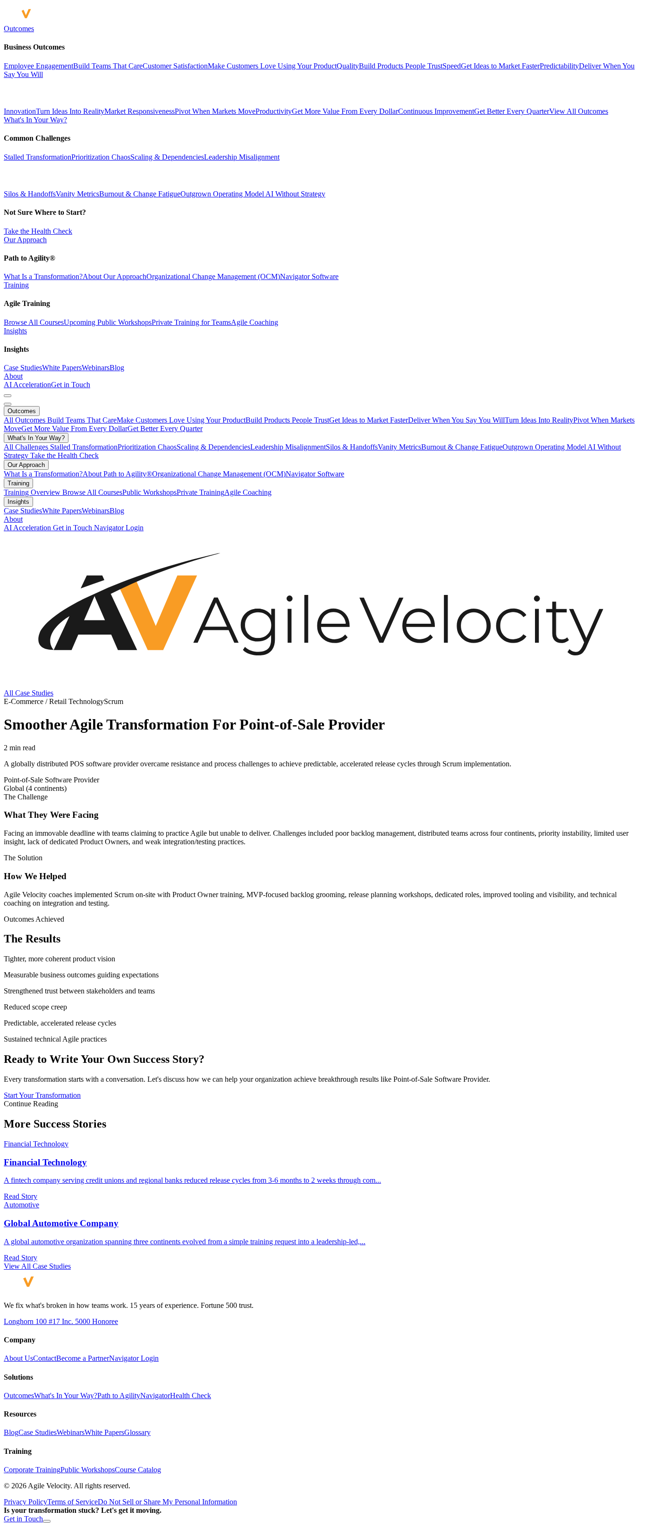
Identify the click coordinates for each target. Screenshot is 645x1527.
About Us (18, 1358)
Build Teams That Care (82, 420)
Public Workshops (149, 492)
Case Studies (23, 368)
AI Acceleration (27, 385)
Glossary (137, 1432)
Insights (15, 331)
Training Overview (33, 492)
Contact (44, 1358)
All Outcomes (25, 420)
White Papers (62, 368)
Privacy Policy (25, 1502)
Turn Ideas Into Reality (539, 420)
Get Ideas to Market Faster (368, 420)
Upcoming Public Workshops (108, 322)
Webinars (96, 368)
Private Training (200, 492)
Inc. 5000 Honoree (89, 1321)
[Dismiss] (47, 1521)
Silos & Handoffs (30, 194)
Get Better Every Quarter (165, 428)
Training (16, 285)
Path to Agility (118, 1395)
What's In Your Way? (35, 120)
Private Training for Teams (191, 322)
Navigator (155, 1395)
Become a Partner (82, 1358)
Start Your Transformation (42, 1095)
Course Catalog (138, 1470)
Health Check (190, 1395)
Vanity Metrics (77, 194)
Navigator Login (119, 528)
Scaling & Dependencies (167, 157)
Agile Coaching (254, 322)
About (13, 376)
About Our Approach (114, 276)
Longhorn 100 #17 (32, 1321)
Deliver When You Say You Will (456, 420)
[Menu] (7, 395)
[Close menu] (7, 404)
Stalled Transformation (37, 157)
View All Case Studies (37, 1266)
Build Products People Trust (287, 420)
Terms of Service (72, 1502)
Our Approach (25, 240)
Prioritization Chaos (100, 157)
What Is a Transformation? (43, 276)
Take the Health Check (38, 231)
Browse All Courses (34, 322)
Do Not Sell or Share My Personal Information (167, 1502)
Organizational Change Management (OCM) (213, 276)
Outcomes (19, 29)
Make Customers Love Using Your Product (181, 420)
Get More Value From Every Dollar (74, 428)
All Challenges (27, 447)
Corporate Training (32, 1470)
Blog (117, 368)
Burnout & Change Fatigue (139, 194)
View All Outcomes (578, 111)
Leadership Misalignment (242, 157)
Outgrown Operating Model (222, 194)
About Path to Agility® (117, 474)
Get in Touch (70, 385)
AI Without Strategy (294, 194)
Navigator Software (309, 276)
